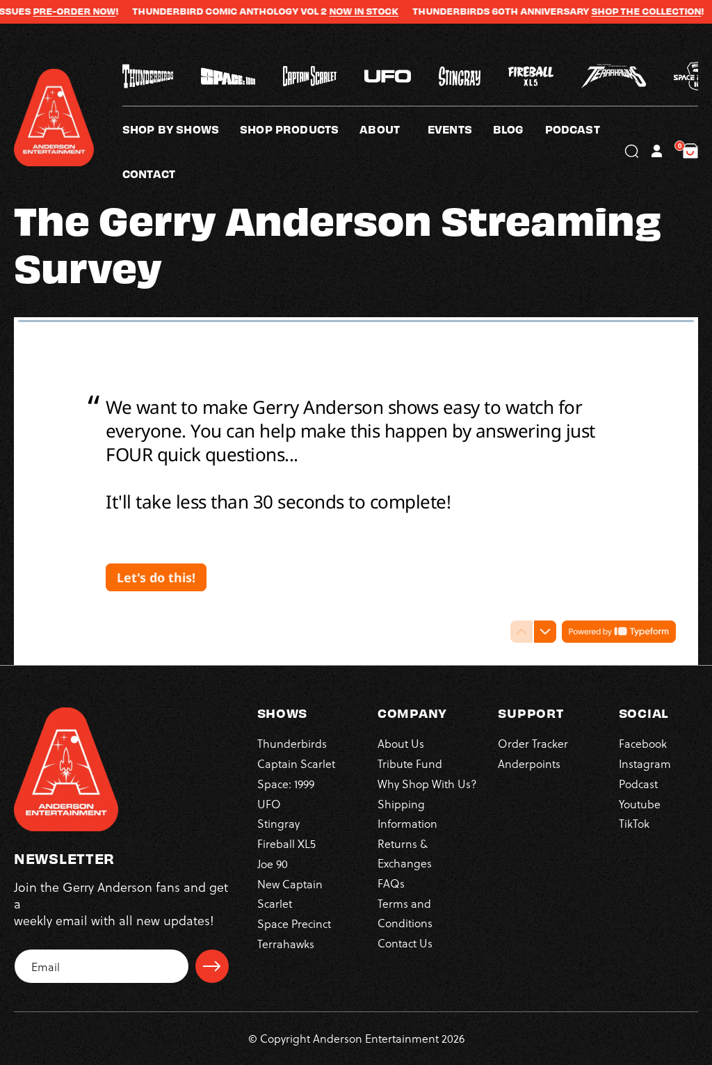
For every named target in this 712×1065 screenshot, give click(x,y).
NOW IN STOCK (346, 11)
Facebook (643, 743)
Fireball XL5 (286, 843)
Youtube (640, 804)
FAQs (391, 883)
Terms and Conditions (405, 913)
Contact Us (405, 943)
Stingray (278, 823)
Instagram (645, 763)
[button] (393, 128)
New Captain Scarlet (290, 893)
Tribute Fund (410, 763)
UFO (269, 804)
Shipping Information (407, 813)
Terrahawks (285, 944)
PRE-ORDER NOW (56, 11)
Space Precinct (294, 923)
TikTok (634, 823)
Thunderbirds (292, 743)
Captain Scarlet (296, 763)
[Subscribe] (212, 966)
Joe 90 (272, 864)
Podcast (638, 784)
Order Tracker (533, 743)
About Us (401, 743)
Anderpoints (529, 763)
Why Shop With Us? (427, 784)
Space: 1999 (285, 784)
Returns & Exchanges (405, 853)
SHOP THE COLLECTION (628, 11)
